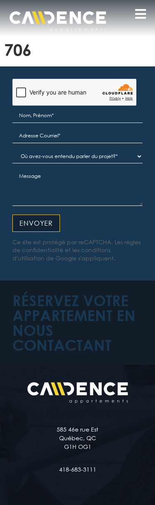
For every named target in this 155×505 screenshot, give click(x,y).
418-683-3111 (77, 469)
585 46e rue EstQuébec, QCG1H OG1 (77, 438)
